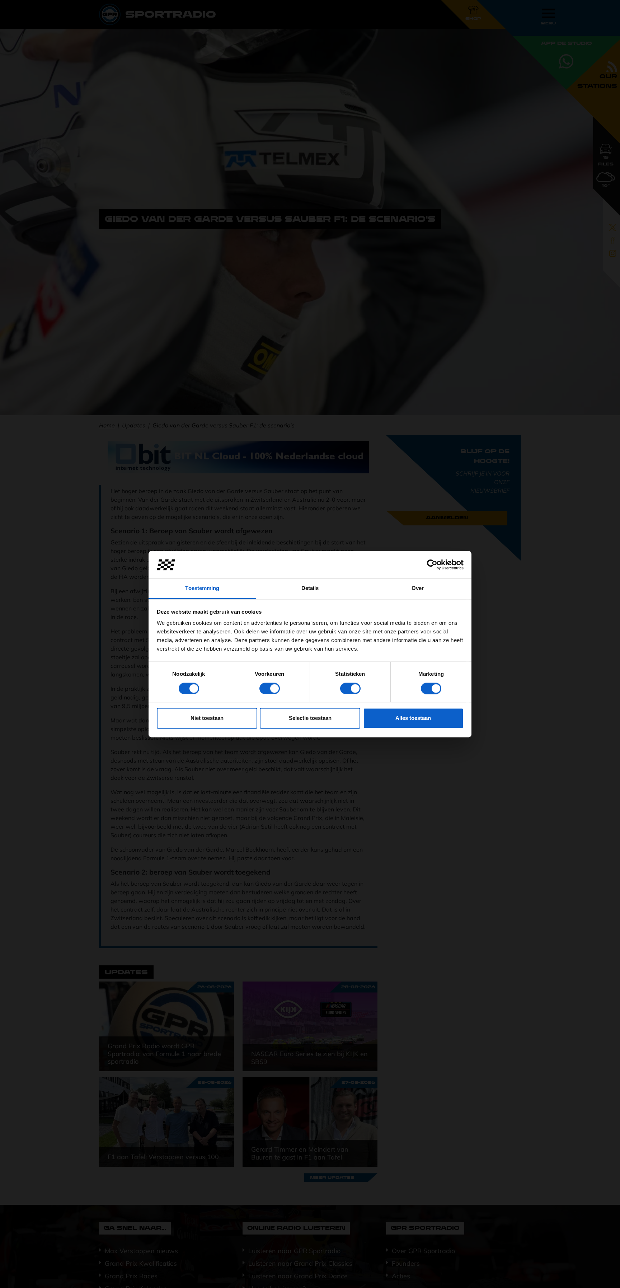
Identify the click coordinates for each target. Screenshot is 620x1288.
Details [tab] (310, 588)
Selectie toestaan (310, 718)
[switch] (269, 688)
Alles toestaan (413, 718)
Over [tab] (418, 588)
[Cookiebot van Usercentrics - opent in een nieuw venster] (432, 564)
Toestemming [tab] (202, 588)
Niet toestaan (207, 718)
